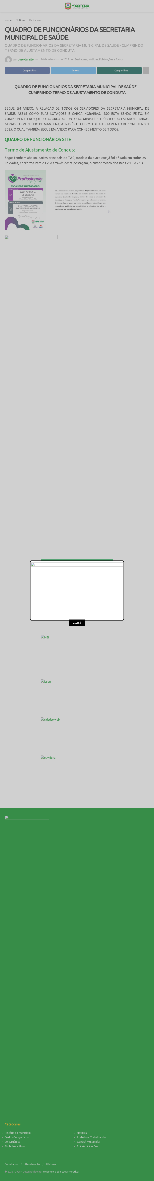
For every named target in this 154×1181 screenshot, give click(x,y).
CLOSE (77, 622)
